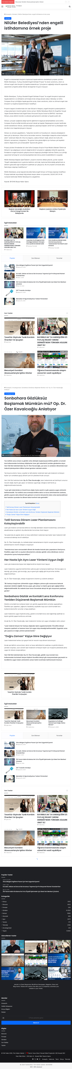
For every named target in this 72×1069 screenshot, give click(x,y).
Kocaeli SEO (61, 1053)
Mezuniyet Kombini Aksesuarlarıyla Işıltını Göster (18, 371)
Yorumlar (59, 258)
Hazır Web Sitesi (20, 1056)
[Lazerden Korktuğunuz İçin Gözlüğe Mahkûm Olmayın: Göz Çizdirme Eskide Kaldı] (36, 232)
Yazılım (3, 1045)
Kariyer (5, 913)
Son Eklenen (36, 258)
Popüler (12, 258)
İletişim (3, 1012)
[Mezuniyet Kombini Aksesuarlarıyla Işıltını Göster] (19, 359)
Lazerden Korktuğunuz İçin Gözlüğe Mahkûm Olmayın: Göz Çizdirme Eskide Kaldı (35, 242)
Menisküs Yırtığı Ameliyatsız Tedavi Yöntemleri (32, 299)
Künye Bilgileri (5, 1009)
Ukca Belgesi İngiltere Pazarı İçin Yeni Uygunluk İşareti (34, 265)
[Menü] (2, 7)
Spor (4, 919)
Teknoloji (5, 925)
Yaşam (5, 931)
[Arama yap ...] (70, 7)
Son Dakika (4, 1042)
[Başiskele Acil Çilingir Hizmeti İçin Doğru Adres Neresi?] (36, 973)
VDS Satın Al (30, 1056)
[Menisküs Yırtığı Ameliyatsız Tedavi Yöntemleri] (9, 301)
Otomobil (5, 916)
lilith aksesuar (38, 1067)
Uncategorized (7, 928)
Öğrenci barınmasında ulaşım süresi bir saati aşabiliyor (31, 2)
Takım (57, 1059)
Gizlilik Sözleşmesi (6, 1006)
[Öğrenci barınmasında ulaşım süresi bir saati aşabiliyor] (52, 359)
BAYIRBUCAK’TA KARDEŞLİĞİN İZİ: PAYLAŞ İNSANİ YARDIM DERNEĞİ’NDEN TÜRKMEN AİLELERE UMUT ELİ (12, 243)
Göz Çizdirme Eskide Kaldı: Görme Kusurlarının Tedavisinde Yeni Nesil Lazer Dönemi (58, 243)
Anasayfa (8, 14)
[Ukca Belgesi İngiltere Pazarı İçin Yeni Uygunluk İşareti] (9, 267)
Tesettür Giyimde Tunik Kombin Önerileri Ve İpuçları (19, 338)
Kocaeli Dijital (44, 1053)
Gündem (14, 14)
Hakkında (51, 1059)
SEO (56, 1053)
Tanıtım (5, 922)
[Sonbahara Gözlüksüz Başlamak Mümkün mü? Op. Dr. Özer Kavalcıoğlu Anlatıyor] (12, 946)
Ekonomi (5, 904)
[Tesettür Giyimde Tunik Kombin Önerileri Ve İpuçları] (19, 326)
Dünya (4, 901)
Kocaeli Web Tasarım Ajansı (43, 1056)
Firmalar (5, 907)
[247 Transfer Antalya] (9, 293)
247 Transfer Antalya (23, 290)
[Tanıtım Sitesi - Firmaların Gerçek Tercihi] (15, 6)
